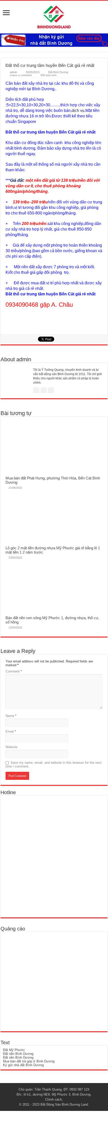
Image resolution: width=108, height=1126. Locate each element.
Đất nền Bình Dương (18, 1054)
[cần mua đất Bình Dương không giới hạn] (39, 981)
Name (11, 716)
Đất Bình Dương (58, 72)
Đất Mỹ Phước (14, 1050)
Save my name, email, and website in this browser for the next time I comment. (53, 764)
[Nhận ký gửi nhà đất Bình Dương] (54, 40)
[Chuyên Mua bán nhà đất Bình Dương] (39, 856)
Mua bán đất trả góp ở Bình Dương (29, 1061)
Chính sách (53, 1099)
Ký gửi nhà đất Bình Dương (23, 1065)
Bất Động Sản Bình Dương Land (64, 1104)
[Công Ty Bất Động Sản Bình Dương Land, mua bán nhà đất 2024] (54, 16)
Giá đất (16, 180)
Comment (14, 671)
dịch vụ (78, 110)
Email (11, 731)
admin (13, 72)
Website (11, 747)
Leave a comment (21, 75)
